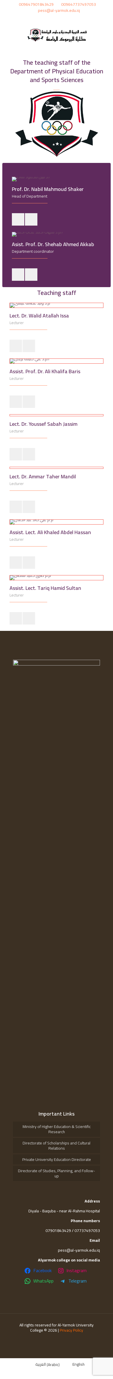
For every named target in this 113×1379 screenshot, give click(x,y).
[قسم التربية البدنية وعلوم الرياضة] (56, 34)
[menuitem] (44, 1364)
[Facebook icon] (46, 18)
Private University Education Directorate (56, 1159)
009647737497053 (78, 4)
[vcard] (31, 219)
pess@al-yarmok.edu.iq (59, 10)
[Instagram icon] (53, 18)
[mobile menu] (105, 35)
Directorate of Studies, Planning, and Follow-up (56, 1173)
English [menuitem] (78, 1364)
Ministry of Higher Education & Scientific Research (57, 1129)
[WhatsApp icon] (61, 18)
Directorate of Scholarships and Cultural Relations (56, 1145)
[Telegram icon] (67, 18)
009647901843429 (36, 4)
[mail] (18, 219)
